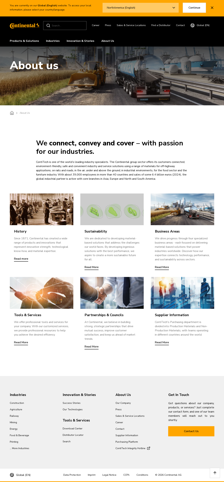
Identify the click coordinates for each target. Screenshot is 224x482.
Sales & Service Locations (131, 25)
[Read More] (112, 209)
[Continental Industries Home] (24, 25)
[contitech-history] (41, 209)
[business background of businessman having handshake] (112, 293)
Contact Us (191, 431)
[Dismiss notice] (212, 8)
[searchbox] (65, 25)
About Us (107, 41)
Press (108, 25)
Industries (53, 41)
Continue (194, 8)
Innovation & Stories (80, 41)
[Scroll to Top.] (215, 473)
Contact (180, 25)
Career (95, 25)
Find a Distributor (160, 25)
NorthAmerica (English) (121, 8)
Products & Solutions (24, 41)
